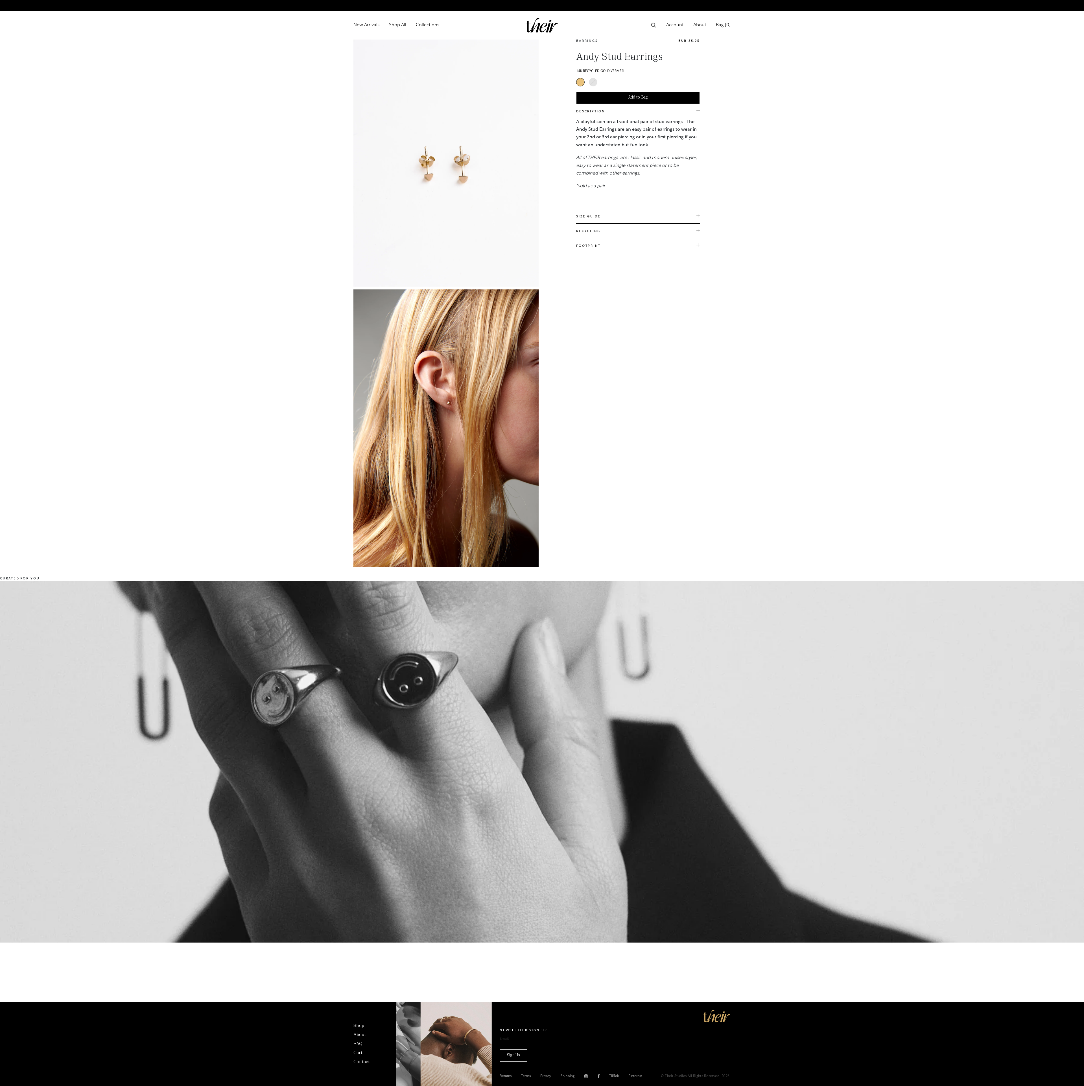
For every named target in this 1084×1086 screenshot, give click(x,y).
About (699, 25)
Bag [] (723, 25)
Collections (427, 25)
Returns (506, 1076)
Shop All (397, 25)
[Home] (717, 1016)
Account (675, 25)
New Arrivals (366, 25)
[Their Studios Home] (542, 25)
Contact (361, 1062)
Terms (526, 1076)
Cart (357, 1053)
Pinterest (635, 1076)
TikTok (614, 1076)
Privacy (545, 1076)
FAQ (357, 1044)
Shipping (567, 1076)
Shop (358, 1026)
